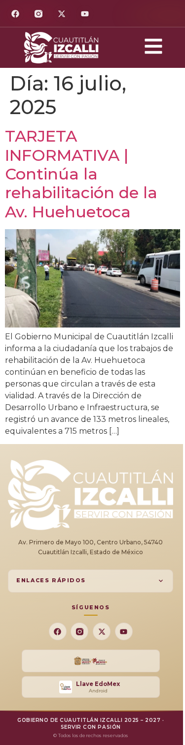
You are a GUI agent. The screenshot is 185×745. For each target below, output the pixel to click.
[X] (62, 14)
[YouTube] (85, 14)
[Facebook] (15, 14)
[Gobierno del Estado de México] (91, 661)
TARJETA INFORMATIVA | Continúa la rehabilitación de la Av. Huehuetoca (81, 173)
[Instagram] (38, 14)
